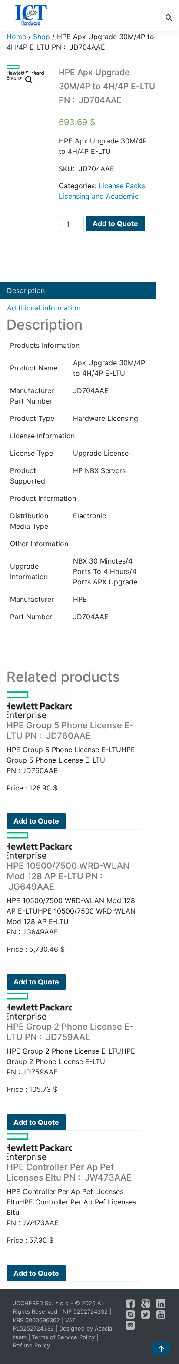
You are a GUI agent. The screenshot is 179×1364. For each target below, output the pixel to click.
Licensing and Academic (99, 196)
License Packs (122, 185)
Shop (41, 36)
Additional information (43, 307)
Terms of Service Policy (63, 1337)
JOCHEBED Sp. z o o (41, 1303)
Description (26, 290)
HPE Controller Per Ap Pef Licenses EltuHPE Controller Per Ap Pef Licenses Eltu (71, 1189)
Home (16, 36)
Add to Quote (115, 223)
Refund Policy (31, 1345)
